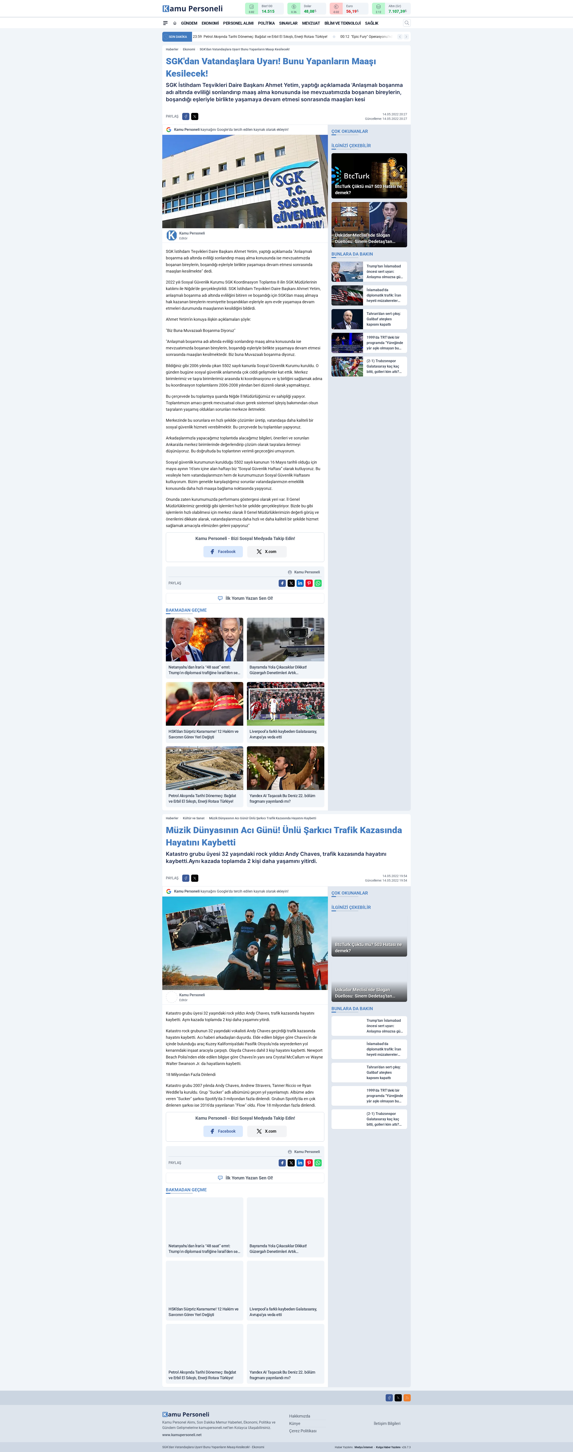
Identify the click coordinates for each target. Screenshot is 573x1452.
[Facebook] (389, 1397)
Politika (266, 23)
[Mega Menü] (165, 22)
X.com (270, 551)
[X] (398, 1397)
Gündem (189, 23)
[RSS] (407, 1397)
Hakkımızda (299, 1416)
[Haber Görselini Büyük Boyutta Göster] (245, 181)
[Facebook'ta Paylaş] (185, 116)
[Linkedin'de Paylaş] (300, 583)
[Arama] (407, 23)
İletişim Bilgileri (387, 1423)
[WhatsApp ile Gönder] (318, 583)
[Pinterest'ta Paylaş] (309, 583)
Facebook (227, 551)
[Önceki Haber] (400, 36)
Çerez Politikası (302, 1430)
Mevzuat (311, 23)
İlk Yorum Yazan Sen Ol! (249, 598)
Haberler (172, 49)
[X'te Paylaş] (194, 116)
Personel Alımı (238, 23)
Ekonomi (210, 23)
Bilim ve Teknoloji (343, 23)
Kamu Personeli (192, 235)
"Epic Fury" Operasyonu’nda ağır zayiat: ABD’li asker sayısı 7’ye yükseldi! (258, 36)
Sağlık (371, 23)
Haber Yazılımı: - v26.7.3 (373, 1447)
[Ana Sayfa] (175, 23)
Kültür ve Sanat (194, 818)
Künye (294, 1423)
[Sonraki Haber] (406, 36)
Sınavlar (288, 23)
